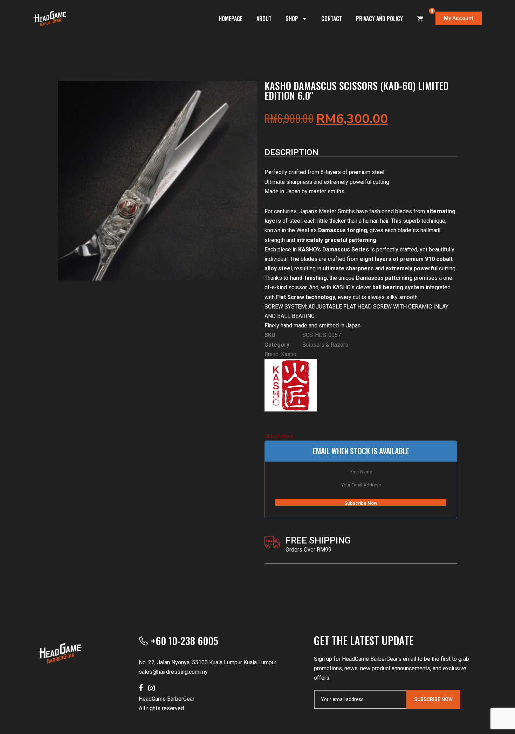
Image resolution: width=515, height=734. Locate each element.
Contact (331, 18)
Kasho (288, 354)
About (264, 18)
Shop (292, 18)
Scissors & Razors (325, 344)
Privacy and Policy (379, 18)
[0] (420, 19)
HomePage (230, 18)
